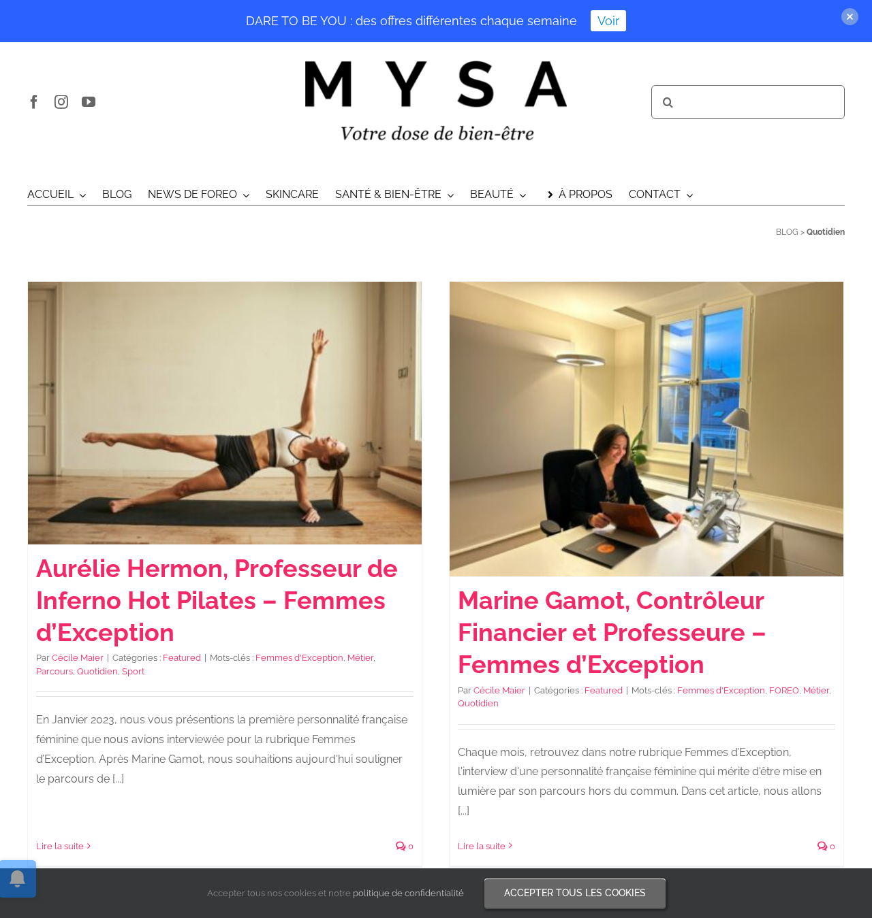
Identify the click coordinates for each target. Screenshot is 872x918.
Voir (608, 21)
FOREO (784, 690)
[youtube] (88, 102)
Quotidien (97, 671)
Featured (182, 658)
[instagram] (61, 102)
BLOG (787, 232)
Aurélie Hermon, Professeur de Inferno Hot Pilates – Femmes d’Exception (217, 600)
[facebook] (34, 102)
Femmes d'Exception (299, 658)
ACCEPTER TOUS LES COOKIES (575, 892)
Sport (133, 671)
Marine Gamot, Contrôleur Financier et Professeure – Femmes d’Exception (612, 632)
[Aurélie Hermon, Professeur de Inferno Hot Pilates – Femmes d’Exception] (225, 413)
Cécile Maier (78, 658)
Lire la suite (60, 846)
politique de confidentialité (408, 893)
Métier (360, 658)
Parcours (54, 671)
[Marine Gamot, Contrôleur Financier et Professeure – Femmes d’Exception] (646, 429)
